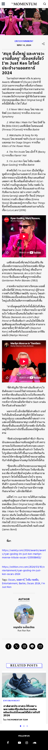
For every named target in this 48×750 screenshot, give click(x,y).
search (45, 4)
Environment (11, 700)
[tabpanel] (24, 697)
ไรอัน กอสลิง (32, 580)
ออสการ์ (21, 580)
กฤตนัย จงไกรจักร (24, 627)
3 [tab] (27, 725)
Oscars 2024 (33, 583)
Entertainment (24, 41)
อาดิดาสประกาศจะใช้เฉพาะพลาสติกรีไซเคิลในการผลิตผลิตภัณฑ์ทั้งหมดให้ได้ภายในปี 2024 (21, 710)
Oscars (11, 580)
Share (43, 43)
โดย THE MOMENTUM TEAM (15, 719)
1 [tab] (21, 725)
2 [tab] (24, 725)
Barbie (22, 583)
